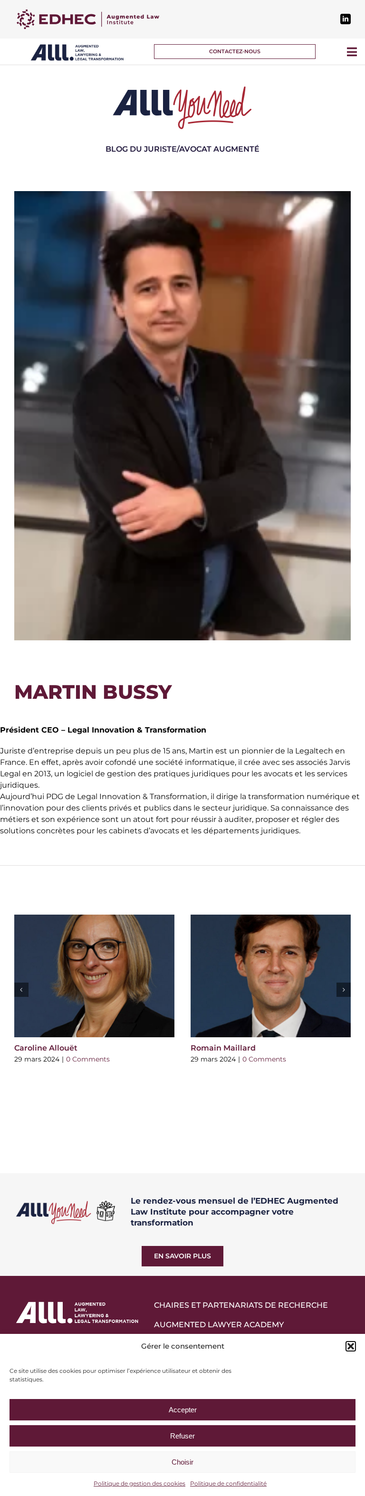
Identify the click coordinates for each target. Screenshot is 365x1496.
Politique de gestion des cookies (139, 1483)
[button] (350, 1346)
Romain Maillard (223, 1047)
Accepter (183, 1410)
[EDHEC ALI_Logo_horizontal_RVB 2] (88, 13)
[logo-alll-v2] (77, 46)
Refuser (182, 1436)
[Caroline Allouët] (94, 976)
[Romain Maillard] (271, 976)
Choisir (182, 1462)
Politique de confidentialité (228, 1483)
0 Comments (88, 1059)
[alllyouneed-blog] (182, 87)
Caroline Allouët (45, 1047)
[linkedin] (345, 19)
